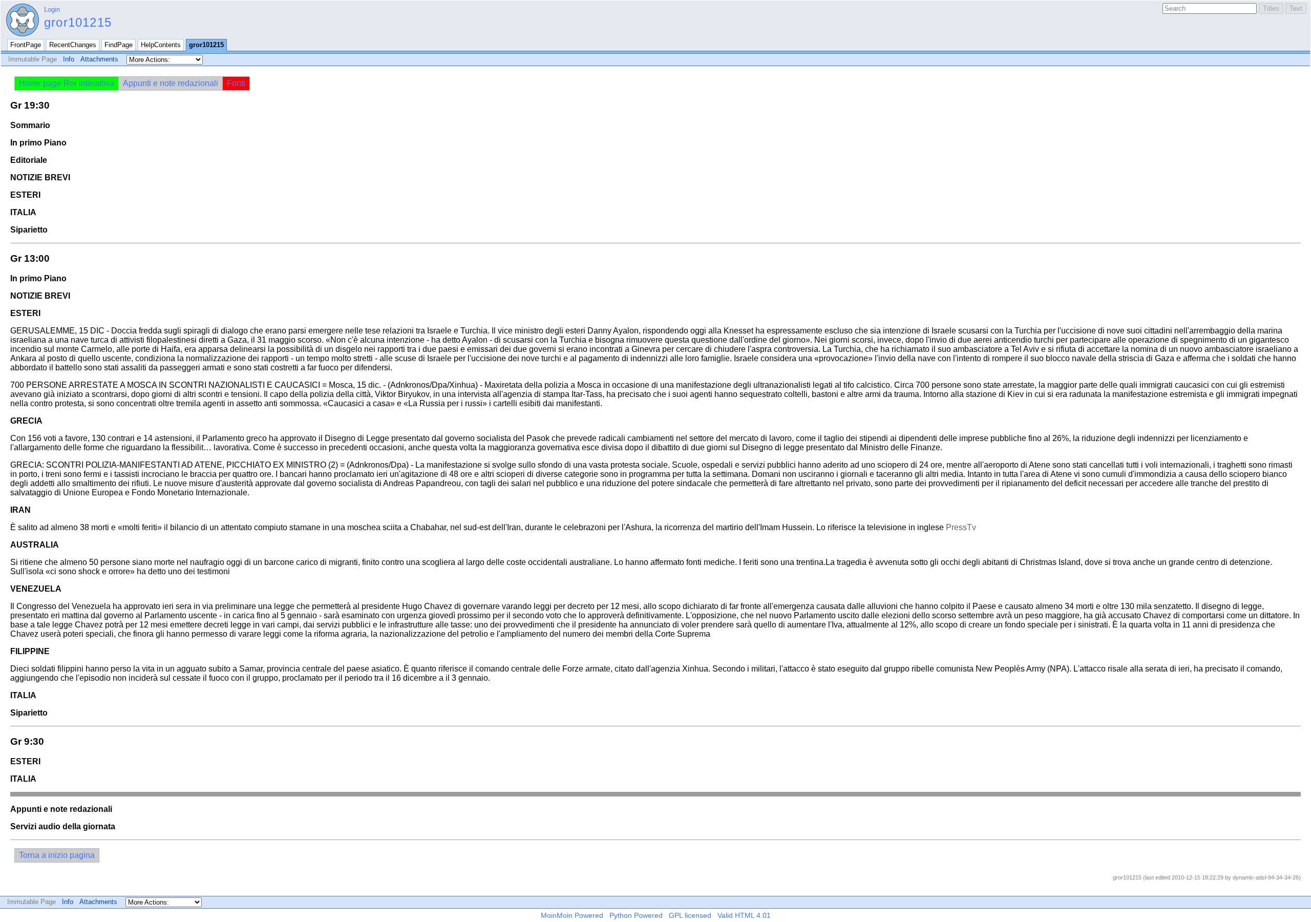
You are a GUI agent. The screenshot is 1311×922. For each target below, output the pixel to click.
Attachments (99, 59)
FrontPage (25, 45)
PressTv (961, 527)
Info (68, 59)
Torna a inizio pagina (57, 855)
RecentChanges (72, 45)
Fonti (236, 83)
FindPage (118, 45)
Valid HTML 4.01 (744, 915)
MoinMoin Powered (572, 915)
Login (52, 9)
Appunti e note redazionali (170, 83)
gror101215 (78, 22)
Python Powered (636, 915)
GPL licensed (690, 915)
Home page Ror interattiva (66, 83)
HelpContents (161, 45)
